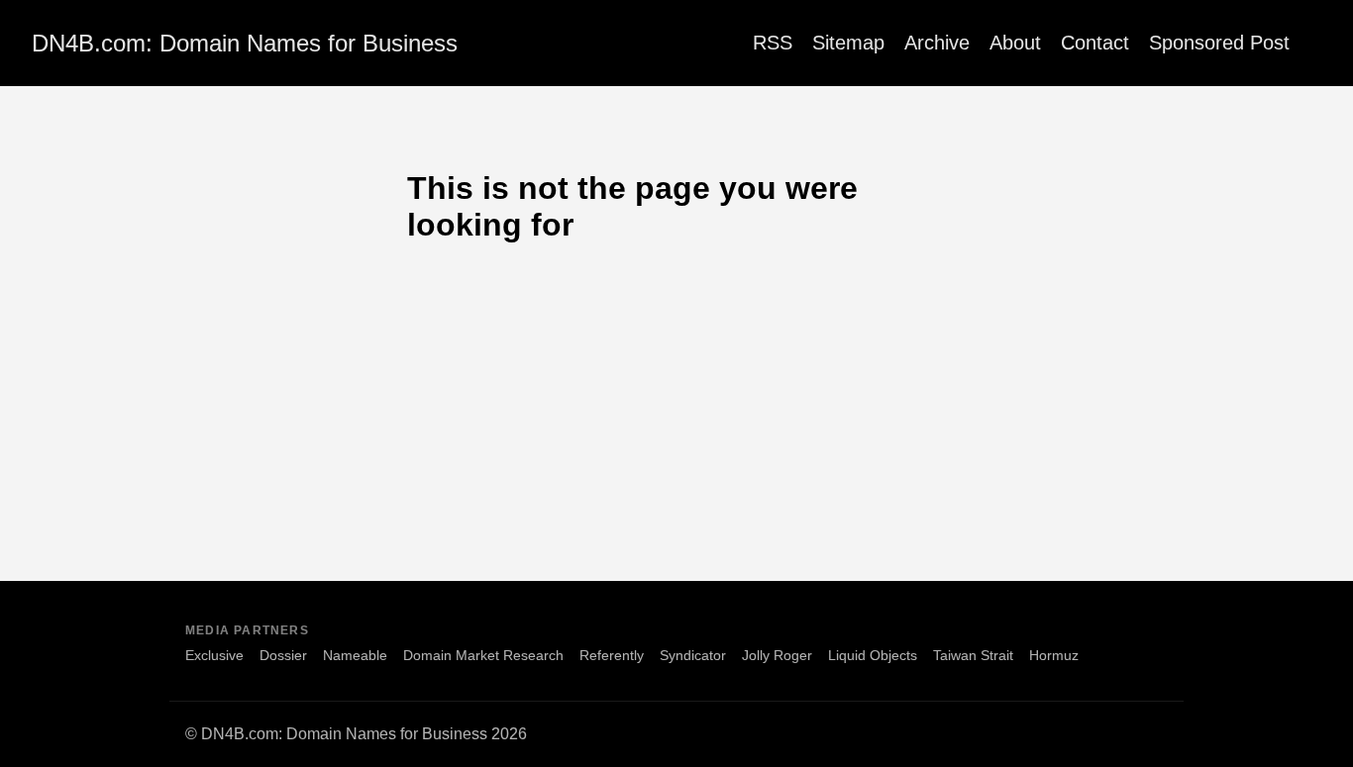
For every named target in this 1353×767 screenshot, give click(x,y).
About (1015, 42)
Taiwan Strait (973, 655)
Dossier (283, 655)
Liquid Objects (872, 655)
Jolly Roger (777, 655)
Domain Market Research (483, 655)
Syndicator (693, 655)
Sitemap (848, 42)
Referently (611, 655)
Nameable (355, 655)
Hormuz (1054, 655)
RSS (772, 42)
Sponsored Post (1219, 42)
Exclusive (214, 655)
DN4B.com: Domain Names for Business (245, 43)
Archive (937, 42)
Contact (1095, 42)
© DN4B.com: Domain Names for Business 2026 (356, 733)
